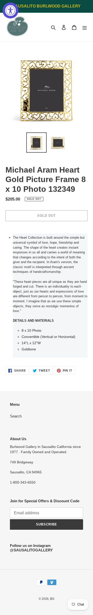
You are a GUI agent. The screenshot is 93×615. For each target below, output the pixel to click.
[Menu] (84, 27)
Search (16, 416)
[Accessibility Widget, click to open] (10, 10)
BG (52, 599)
